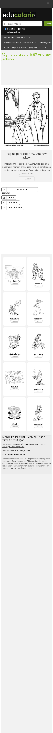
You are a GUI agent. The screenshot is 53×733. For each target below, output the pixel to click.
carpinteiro (38, 354)
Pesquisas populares (12, 32)
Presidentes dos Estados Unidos (19, 42)
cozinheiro (38, 389)
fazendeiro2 (38, 424)
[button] (12, 208)
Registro (15, 47)
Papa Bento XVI (14, 281)
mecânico (38, 284)
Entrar (6, 47)
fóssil (14, 424)
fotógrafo (38, 319)
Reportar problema (38, 47)
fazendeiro (14, 319)
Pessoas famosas (20, 37)
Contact (24, 47)
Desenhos (11, 29)
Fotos (22, 29)
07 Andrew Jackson (16, 446)
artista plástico (14, 354)
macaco (14, 386)
